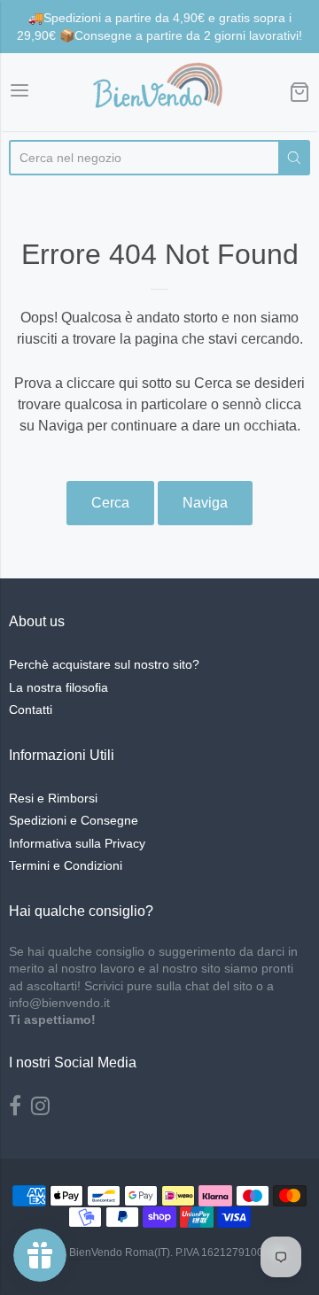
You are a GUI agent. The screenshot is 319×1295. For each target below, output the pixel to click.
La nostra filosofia (58, 687)
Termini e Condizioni (65, 865)
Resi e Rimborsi (53, 798)
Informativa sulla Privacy (77, 843)
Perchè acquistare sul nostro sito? (104, 664)
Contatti (30, 709)
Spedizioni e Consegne (73, 820)
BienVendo (95, 1252)
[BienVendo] (159, 92)
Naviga (205, 502)
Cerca (110, 502)
